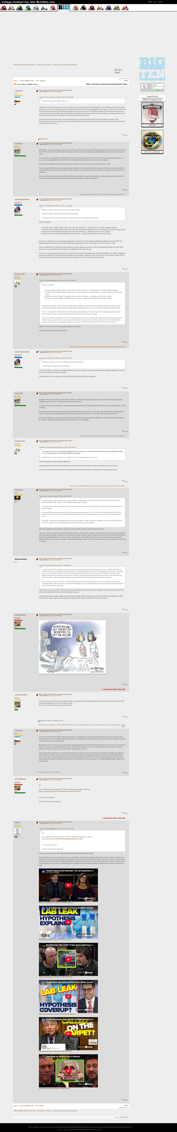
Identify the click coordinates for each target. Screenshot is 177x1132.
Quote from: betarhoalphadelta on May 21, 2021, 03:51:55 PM (57, 447)
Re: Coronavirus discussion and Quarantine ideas (55, 90)
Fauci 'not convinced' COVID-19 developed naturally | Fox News (60, 791)
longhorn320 (20, 274)
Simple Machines (73, 1129)
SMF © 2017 (66, 1129)
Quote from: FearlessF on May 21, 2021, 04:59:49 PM (55, 496)
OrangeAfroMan (21, 695)
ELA (42, 139)
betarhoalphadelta (22, 199)
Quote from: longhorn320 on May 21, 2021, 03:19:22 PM (55, 358)
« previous (122, 78)
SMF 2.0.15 (60, 1129)
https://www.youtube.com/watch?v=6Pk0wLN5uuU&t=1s (57, 1014)
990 (32, 80)
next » (127, 78)
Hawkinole (19, 490)
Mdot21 (57, 720)
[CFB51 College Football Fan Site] (88, 2)
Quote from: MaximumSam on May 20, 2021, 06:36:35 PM (56, 97)
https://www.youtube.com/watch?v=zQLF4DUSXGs (55, 977)
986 (21, 80)
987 (24, 80)
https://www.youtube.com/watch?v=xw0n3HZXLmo (55, 1051)
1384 (36, 80)
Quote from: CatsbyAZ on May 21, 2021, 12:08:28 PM (55, 565)
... (19, 80)
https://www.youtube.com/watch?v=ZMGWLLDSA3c (56, 902)
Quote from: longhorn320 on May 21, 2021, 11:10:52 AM (55, 205)
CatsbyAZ (19, 91)
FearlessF (19, 144)
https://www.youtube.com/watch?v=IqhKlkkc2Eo (54, 1088)
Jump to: (116, 1117)
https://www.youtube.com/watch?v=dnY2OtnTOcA (55, 940)
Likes (119, 71)
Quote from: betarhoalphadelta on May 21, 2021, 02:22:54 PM (57, 280)
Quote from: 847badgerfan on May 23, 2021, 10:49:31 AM (56, 829)
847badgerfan (20, 615)
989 (30, 80)
